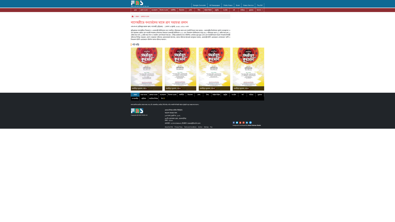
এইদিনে (143, 98)
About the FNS (169, 127)
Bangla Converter (199, 5)
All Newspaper (214, 5)
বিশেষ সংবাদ (164, 10)
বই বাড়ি (135, 44)
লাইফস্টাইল (208, 10)
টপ (162, 98)
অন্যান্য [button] (259, 10)
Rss (211, 127)
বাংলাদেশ (154, 10)
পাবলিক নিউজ (153, 98)
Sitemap (206, 127)
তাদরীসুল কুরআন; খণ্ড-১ (139, 88)
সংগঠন (225, 10)
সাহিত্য (242, 10)
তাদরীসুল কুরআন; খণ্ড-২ (173, 88)
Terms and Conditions (190, 127)
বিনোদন (181, 10)
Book (238, 5)
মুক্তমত (251, 10)
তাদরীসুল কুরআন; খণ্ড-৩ (207, 88)
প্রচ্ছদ (137, 16)
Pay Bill (260, 5)
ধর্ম (234, 10)
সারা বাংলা (144, 95)
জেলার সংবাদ (145, 16)
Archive (200, 127)
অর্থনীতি (173, 10)
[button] (144, 10)
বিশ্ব (199, 10)
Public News (228, 5)
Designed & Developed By (247, 125)
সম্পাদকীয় (135, 98)
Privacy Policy (178, 127)
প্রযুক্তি (217, 10)
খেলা (190, 10)
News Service (248, 5)
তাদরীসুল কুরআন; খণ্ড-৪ (241, 88)
